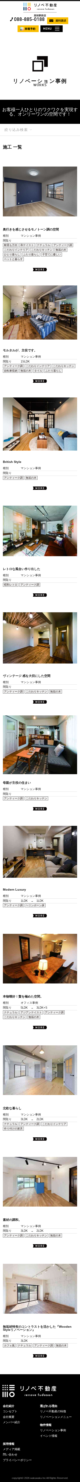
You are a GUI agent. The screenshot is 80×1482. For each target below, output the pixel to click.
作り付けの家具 (13, 1128)
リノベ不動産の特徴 (53, 1411)
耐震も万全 (10, 245)
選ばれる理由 (48, 1406)
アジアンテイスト (31, 1012)
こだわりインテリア (16, 249)
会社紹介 (8, 1406)
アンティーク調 (62, 245)
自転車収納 (10, 370)
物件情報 (46, 1424)
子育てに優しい (51, 254)
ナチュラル (43, 245)
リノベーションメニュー (56, 1416)
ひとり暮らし (12, 254)
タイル (38, 370)
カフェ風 (9, 1345)
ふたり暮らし (31, 254)
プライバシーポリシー (17, 1460)
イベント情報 (48, 1435)
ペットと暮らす (13, 259)
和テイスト (27, 245)
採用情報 (8, 1443)
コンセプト (10, 1411)
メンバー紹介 (11, 1422)
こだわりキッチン (41, 249)
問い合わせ (10, 1454)
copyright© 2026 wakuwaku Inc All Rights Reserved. (40, 1478)
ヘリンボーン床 (35, 905)
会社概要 (8, 1416)
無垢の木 (61, 249)
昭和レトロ (10, 584)
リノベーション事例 (53, 1430)
